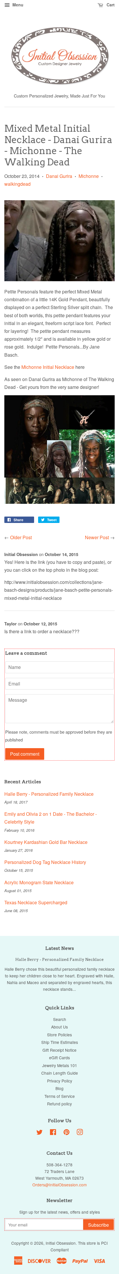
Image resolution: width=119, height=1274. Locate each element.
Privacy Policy (59, 1081)
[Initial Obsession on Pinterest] (66, 1133)
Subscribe (98, 1224)
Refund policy (59, 1104)
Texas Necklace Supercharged (35, 902)
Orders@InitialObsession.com (59, 1185)
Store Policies (59, 1034)
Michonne (89, 176)
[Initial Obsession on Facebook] (53, 1133)
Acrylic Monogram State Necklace (39, 882)
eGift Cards (59, 1057)
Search (59, 1019)
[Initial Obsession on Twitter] (39, 1133)
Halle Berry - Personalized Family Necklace (49, 794)
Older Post (21, 537)
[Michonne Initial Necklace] (59, 279)
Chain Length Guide (59, 1073)
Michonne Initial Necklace (47, 367)
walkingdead (17, 184)
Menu (17, 5)
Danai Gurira (59, 176)
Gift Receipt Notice (59, 1050)
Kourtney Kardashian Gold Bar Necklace (46, 842)
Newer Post (97, 537)
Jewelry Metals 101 (59, 1065)
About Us (59, 1027)
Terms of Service (59, 1096)
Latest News (59, 948)
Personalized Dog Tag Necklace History (45, 862)
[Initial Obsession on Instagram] (80, 1133)
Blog (59, 1088)
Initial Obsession (61, 1243)
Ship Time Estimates (59, 1042)
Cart (110, 5)
